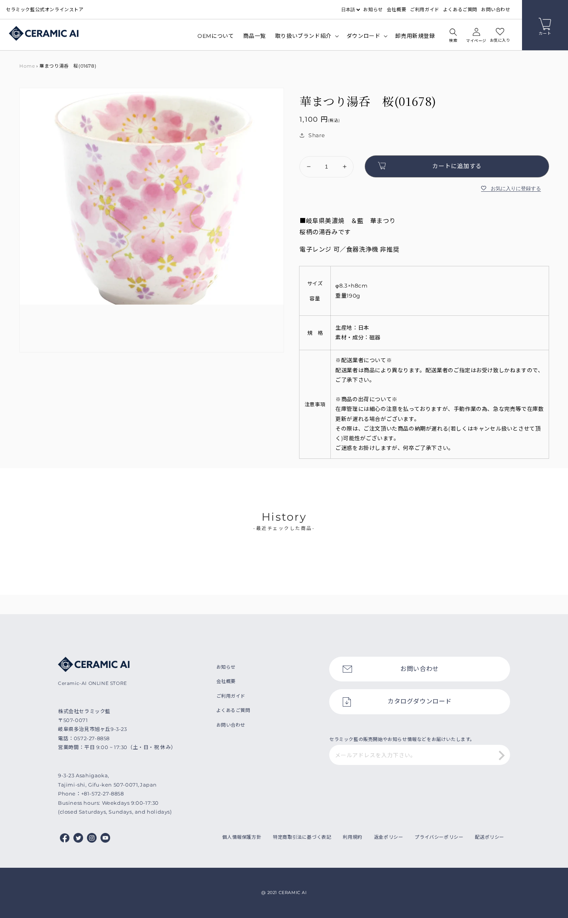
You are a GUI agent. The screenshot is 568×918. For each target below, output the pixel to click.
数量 (304, 149)
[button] (453, 36)
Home (27, 66)
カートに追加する (457, 166)
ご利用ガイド (424, 9)
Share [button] (316, 135)
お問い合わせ (495, 9)
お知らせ (373, 9)
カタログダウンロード (420, 701)
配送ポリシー (489, 837)
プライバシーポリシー (439, 837)
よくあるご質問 (460, 9)
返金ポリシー (388, 837)
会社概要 (396, 9)
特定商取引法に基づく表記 (302, 837)
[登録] (501, 755)
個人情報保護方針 (241, 837)
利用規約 (352, 837)
